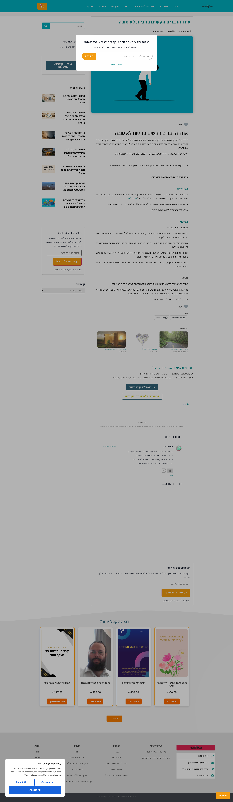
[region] (35, 778)
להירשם (89, 56)
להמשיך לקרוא (116, 64)
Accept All (35, 790)
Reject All (21, 782)
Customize (47, 782)
